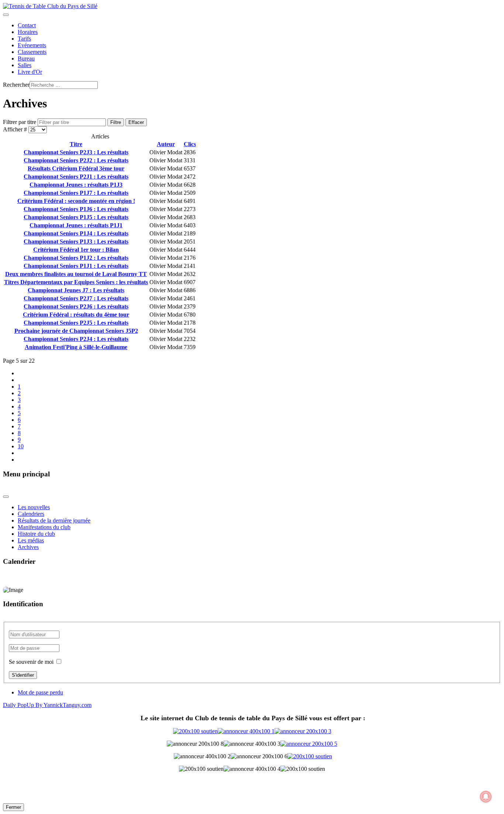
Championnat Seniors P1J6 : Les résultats (76, 209)
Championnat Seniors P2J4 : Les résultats (76, 339)
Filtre (115, 122)
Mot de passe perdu (40, 692)
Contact (27, 25)
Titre (76, 144)
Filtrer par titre (20, 122)
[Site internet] (252, 731)
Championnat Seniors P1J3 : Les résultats (76, 241)
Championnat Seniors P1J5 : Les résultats (76, 217)
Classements (32, 52)
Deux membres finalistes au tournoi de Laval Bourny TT (76, 274)
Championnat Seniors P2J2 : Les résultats (76, 160)
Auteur (166, 144)
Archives (28, 547)
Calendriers (31, 514)
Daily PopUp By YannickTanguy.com (47, 705)
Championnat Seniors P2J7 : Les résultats (76, 298)
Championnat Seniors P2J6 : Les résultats (76, 306)
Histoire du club (36, 534)
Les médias (31, 540)
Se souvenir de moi (31, 662)
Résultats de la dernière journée (54, 520)
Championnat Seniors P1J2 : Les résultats (76, 258)
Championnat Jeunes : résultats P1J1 (76, 225)
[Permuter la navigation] (6, 15)
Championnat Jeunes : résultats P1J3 (76, 185)
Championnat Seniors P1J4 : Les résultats (76, 233)
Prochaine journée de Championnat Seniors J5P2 (76, 331)
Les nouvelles (34, 507)
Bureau (26, 58)
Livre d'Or (30, 72)
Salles (24, 65)
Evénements (32, 45)
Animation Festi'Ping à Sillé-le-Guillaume (76, 347)
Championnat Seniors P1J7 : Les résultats (76, 193)
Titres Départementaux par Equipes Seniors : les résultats (76, 282)
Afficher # (15, 129)
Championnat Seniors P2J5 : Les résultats (76, 323)
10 (21, 446)
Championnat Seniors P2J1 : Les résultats (76, 176)
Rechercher (16, 85)
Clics (190, 144)
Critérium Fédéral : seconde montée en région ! (76, 201)
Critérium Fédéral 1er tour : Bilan (76, 249)
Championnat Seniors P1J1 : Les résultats (76, 266)
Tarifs (24, 38)
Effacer (136, 122)
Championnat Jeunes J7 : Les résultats (76, 290)
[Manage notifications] (486, 797)
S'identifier (23, 675)
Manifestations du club (44, 527)
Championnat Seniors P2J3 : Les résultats (76, 152)
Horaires (28, 32)
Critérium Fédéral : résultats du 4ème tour (76, 314)
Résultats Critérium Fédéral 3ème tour (76, 168)
